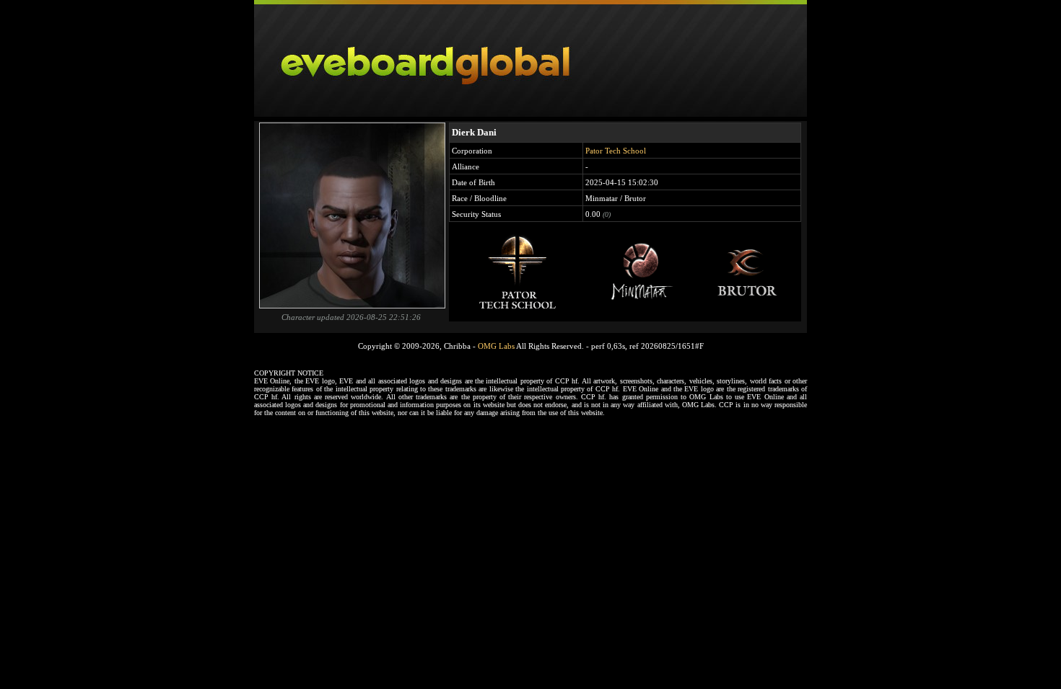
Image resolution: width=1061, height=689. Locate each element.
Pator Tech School (615, 150)
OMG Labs (496, 346)
